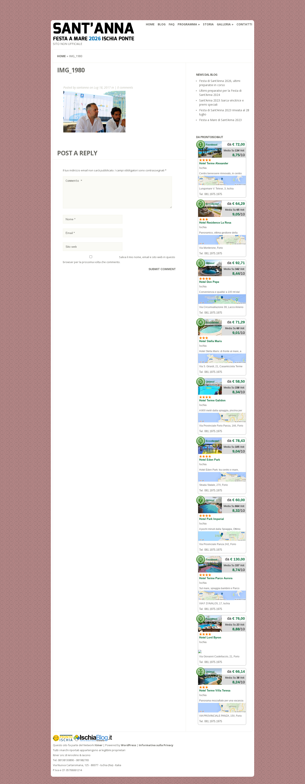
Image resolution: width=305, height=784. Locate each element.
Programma (187, 24)
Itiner (98, 745)
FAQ (171, 24)
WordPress (128, 745)
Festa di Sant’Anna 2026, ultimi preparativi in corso (219, 83)
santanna (83, 87)
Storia (208, 24)
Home (150, 24)
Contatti (244, 24)
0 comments (125, 87)
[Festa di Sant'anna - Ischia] (93, 38)
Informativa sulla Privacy (156, 745)
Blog (162, 24)
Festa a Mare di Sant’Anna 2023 (220, 120)
